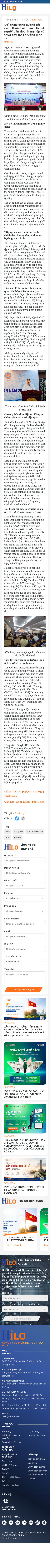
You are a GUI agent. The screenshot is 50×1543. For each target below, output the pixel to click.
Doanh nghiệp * (12, 868)
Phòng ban (10, 906)
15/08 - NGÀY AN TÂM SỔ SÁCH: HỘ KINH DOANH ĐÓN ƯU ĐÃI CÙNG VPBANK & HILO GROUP (24, 1094)
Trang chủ (10, 19)
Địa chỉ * (8, 944)
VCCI (7, 837)
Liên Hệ (6, 1481)
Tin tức (5, 1473)
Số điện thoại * (11, 918)
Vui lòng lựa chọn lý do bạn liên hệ (21, 1304)
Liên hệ (31, 1478)
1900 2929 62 (16, 2)
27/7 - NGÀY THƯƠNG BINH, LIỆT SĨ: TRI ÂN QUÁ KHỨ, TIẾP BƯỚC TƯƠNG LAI (24, 1190)
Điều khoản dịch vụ (37, 1474)
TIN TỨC (24, 19)
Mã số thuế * (10, 880)
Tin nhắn (9, 969)
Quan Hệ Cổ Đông (11, 1477)
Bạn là (5, 1293)
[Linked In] (4, 1522)
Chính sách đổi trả (36, 1467)
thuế (7, 831)
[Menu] (44, 7)
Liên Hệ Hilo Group (37, 1435)
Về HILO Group (9, 1465)
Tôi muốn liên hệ (12, 956)
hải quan (18, 831)
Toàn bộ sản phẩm (37, 1459)
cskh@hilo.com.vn (11, 1416)
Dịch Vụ (6, 1469)
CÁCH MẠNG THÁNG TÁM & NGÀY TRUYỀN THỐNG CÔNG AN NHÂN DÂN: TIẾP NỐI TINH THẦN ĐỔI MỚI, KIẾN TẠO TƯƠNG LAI (24, 1031)
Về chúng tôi (8, 1431)
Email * (7, 931)
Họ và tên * (9, 855)
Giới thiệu (32, 1463)
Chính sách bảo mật (37, 1471)
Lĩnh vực (8, 893)
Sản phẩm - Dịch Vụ (12, 1442)
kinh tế (17, 837)
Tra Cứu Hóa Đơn (10, 1485)
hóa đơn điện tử (35, 831)
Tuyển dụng (33, 1431)
